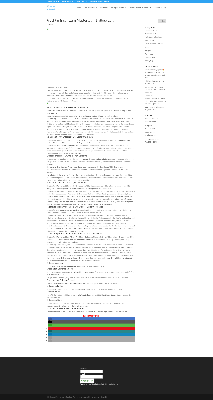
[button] (50, 319)
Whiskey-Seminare (152, 57)
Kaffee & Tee (149, 40)
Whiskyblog (149, 61)
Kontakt (157, 8)
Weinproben (149, 54)
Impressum (83, 397)
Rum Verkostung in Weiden (155, 107)
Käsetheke (104, 8)
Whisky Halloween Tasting (154, 81)
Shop (79, 8)
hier (116, 384)
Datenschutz (94, 397)
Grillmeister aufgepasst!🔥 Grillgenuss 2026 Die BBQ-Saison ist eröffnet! (155, 72)
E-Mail (83, 374)
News (147, 47)
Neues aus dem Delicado (154, 44)
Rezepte (50, 24)
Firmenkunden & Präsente (139, 8)
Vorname (83, 368)
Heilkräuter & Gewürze (153, 37)
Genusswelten (89, 8)
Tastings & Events (117, 8)
